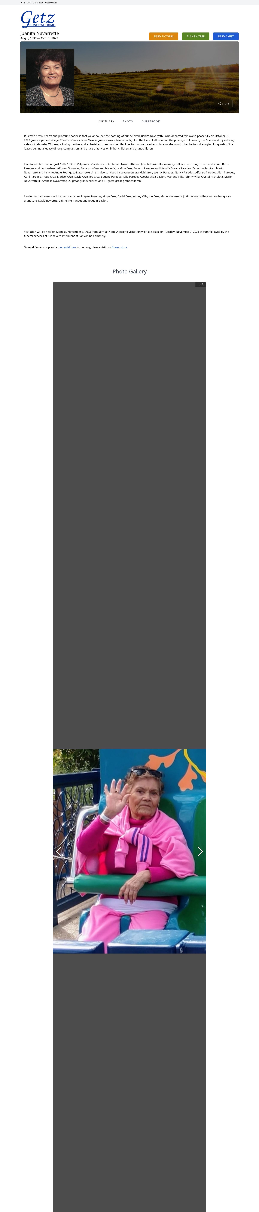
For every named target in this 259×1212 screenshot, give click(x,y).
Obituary (106, 121)
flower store (119, 247)
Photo (128, 121)
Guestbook (151, 121)
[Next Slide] (200, 851)
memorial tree (67, 247)
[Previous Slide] (59, 851)
